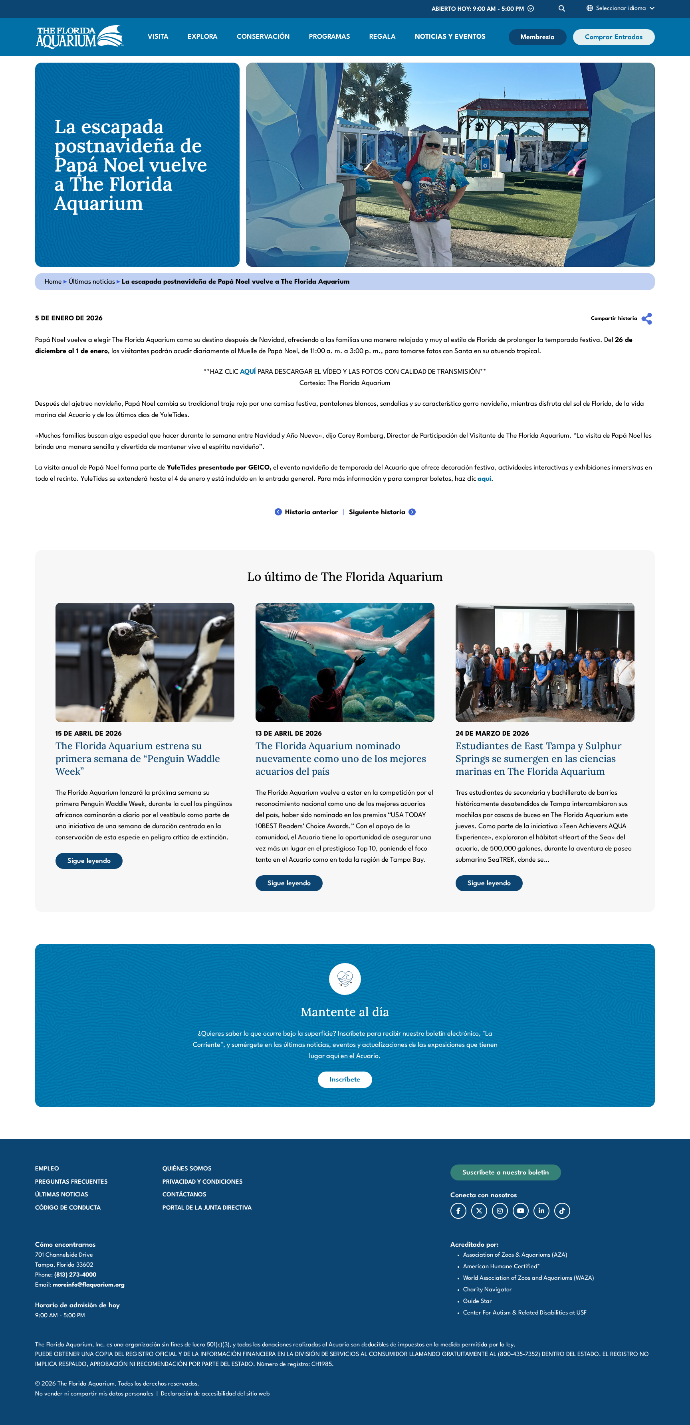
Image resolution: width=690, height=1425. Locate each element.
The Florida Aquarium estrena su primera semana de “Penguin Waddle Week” (138, 759)
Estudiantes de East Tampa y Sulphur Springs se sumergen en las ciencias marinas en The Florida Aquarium (539, 759)
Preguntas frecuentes (71, 1182)
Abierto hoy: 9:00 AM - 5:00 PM (478, 9)
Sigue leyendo (89, 861)
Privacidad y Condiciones (203, 1182)
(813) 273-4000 (75, 1275)
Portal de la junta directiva (207, 1208)
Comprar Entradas (614, 37)
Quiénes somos (187, 1169)
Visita (158, 37)
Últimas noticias (92, 281)
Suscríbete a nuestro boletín (505, 1172)
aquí (484, 479)
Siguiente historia (377, 512)
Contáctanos (184, 1195)
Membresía (538, 37)
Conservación (263, 37)
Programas (329, 37)
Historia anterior (311, 512)
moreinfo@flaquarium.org (89, 1285)
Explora (203, 37)
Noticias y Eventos (450, 37)
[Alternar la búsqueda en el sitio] (561, 9)
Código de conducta (68, 1208)
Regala (382, 37)
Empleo (47, 1169)
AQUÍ (248, 372)
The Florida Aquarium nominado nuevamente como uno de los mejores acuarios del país (341, 759)
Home (53, 281)
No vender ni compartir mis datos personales (94, 1394)
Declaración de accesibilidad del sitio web (215, 1394)
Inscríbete (351, 1079)
